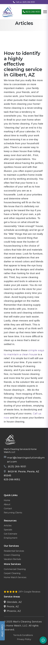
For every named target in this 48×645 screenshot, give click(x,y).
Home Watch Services (15, 577)
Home (7, 500)
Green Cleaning (12, 555)
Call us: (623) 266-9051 (25, 2)
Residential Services (14, 551)
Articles (7, 525)
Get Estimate (10, 534)
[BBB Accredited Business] (13, 486)
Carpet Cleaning (12, 573)
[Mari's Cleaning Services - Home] (7, 11)
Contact (8, 508)
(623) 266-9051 (32, 12)
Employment (10, 538)
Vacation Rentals (12, 559)
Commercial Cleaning (15, 569)
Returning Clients (13, 512)
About (7, 504)
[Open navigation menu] (45, 12)
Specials (8, 529)
